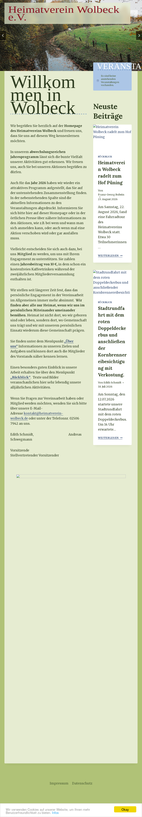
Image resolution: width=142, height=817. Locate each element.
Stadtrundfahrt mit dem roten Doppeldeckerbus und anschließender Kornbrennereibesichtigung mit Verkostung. (112, 341)
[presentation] (112, 137)
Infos (55, 812)
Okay (125, 809)
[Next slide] (139, 35)
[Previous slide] (3, 35)
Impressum (59, 783)
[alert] (112, 80)
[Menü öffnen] (134, 13)
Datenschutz (82, 783)
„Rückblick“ (20, 377)
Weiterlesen (110, 255)
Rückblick (105, 156)
